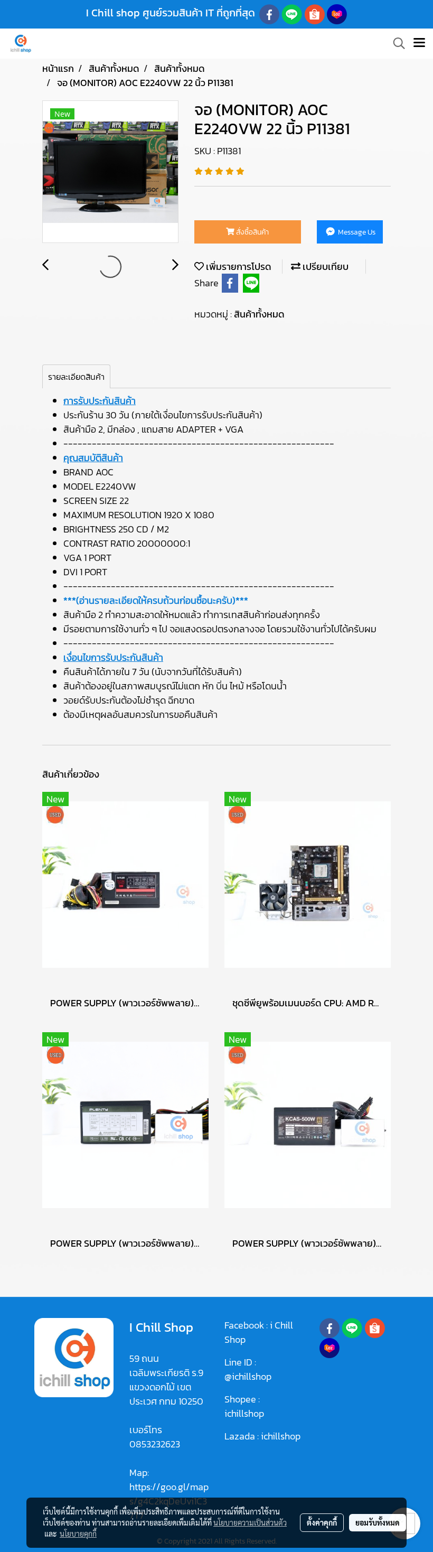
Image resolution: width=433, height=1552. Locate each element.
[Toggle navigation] (419, 43)
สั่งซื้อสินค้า (251, 232)
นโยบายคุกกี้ (78, 1533)
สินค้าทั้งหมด (259, 314)
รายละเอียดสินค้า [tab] (76, 376)
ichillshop (245, 1413)
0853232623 (154, 1444)
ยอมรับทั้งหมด (377, 1522)
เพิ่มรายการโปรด (237, 266)
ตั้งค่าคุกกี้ (322, 1522)
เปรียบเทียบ (324, 266)
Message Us (355, 232)
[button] (395, 43)
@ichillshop (247, 1376)
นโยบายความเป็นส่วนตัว (250, 1522)
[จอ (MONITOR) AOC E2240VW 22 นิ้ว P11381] (110, 172)
